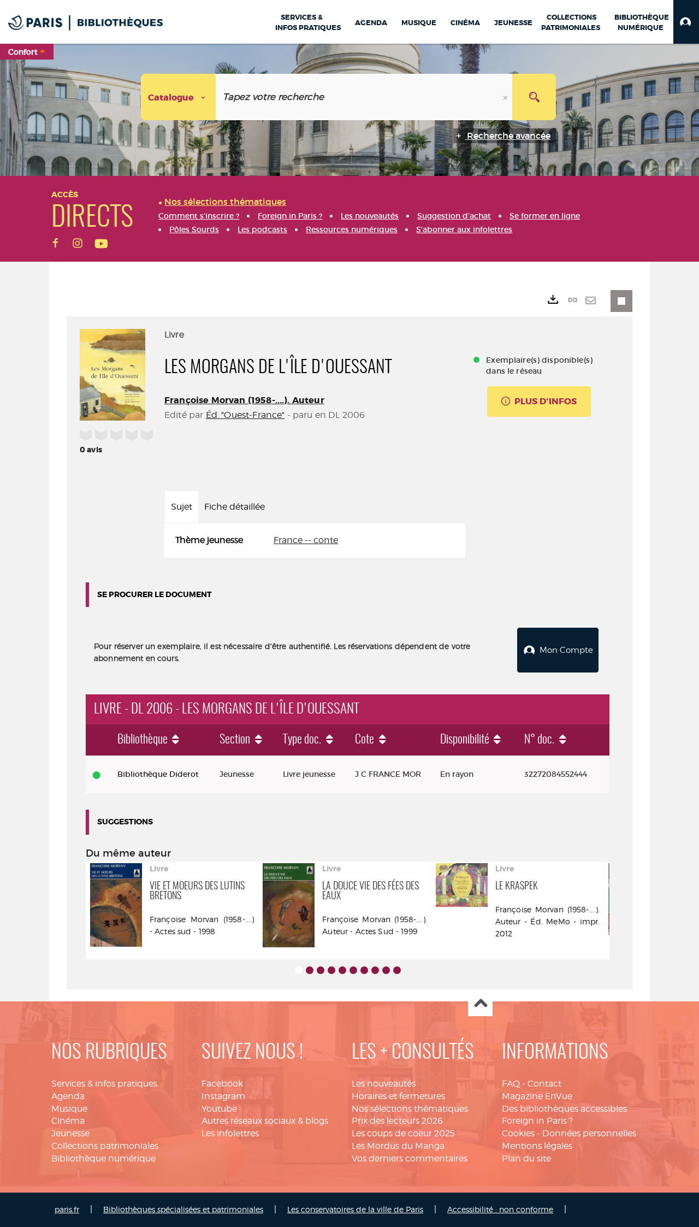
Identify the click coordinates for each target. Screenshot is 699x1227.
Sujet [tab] (181, 507)
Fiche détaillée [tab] (234, 507)
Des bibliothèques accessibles (564, 1109)
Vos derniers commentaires (409, 1158)
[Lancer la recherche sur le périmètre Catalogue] (534, 97)
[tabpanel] (314, 540)
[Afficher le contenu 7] (364, 970)
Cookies (518, 1133)
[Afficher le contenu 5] (342, 970)
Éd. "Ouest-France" (245, 415)
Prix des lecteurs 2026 (397, 1121)
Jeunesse (70, 1133)
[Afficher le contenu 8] (375, 970)
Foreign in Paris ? (537, 1121)
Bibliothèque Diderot (158, 774)
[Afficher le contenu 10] (397, 970)
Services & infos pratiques (104, 1083)
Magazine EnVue (537, 1096)
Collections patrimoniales (104, 1146)
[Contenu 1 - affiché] (299, 970)
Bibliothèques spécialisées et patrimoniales (183, 1209)
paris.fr (67, 1209)
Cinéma (68, 1121)
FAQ (511, 1083)
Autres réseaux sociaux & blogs (265, 1121)
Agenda (68, 1096)
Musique (69, 1109)
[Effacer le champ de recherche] (506, 97)
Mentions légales (537, 1146)
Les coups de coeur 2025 (403, 1133)
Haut (480, 1004)
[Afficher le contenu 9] (386, 970)
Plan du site (526, 1158)
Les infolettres (230, 1133)
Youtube (219, 1109)
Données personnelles (589, 1133)
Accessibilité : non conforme (500, 1209)
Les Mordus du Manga (398, 1146)
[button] (686, 22)
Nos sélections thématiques (410, 1109)
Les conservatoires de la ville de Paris (355, 1209)
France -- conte (306, 540)
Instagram (223, 1096)
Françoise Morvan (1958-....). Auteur (244, 400)
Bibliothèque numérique (103, 1158)
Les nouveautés (384, 1083)
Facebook (222, 1083)
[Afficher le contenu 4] (331, 970)
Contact (544, 1083)
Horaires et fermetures (398, 1096)
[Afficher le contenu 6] (353, 970)
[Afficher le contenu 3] (320, 970)
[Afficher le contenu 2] (309, 970)
